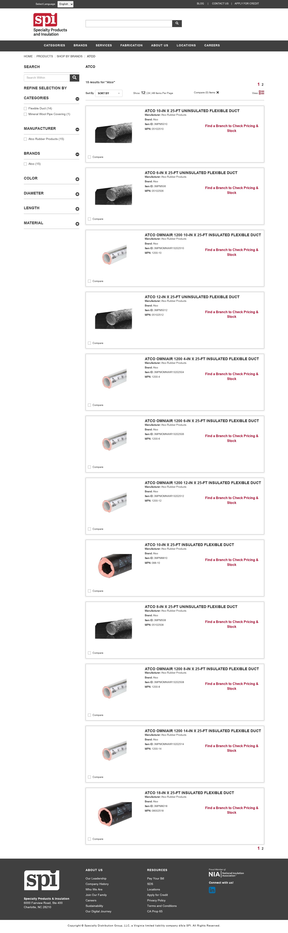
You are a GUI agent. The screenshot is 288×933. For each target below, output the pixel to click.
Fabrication (131, 45)
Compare (98, 157)
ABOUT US (159, 45)
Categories (54, 45)
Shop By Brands (69, 56)
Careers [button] (91, 900)
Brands (80, 45)
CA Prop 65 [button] (155, 911)
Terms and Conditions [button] (162, 906)
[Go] (74, 78)
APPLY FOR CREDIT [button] (247, 4)
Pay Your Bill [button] (155, 878)
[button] (177, 23)
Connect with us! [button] (221, 883)
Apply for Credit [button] (157, 895)
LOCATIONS (186, 45)
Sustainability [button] (94, 906)
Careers (212, 45)
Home (28, 56)
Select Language (45, 4)
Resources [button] (157, 870)
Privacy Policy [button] (156, 900)
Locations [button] (153, 889)
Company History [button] (97, 884)
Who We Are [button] (94, 889)
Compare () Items (204, 92)
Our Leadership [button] (96, 878)
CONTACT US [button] (220, 4)
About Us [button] (94, 870)
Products (44, 56)
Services (104, 45)
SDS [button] (150, 884)
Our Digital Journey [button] (98, 911)
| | (149, 93)
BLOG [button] (200, 4)
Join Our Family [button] (96, 895)
